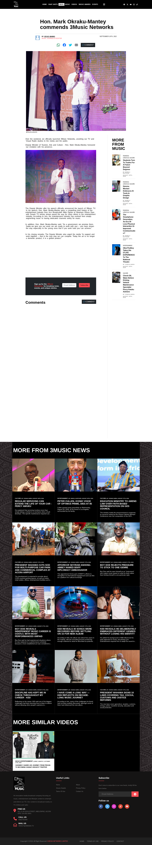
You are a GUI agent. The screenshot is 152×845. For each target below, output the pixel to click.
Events (95, 4)
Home (44, 4)
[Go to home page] (19, 790)
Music (67, 4)
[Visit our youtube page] (127, 806)
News (61, 4)
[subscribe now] (135, 794)
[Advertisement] (60, 256)
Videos (74, 4)
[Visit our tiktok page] (120, 806)
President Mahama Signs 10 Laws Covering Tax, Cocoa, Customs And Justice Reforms (117, 696)
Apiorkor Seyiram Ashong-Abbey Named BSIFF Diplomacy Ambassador (74, 567)
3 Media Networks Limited (57, 841)
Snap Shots (53, 4)
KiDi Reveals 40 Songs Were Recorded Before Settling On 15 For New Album (74, 631)
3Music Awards (85, 4)
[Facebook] (64, 45)
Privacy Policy (80, 788)
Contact (120, 841)
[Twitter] (70, 45)
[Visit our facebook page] (101, 806)
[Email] (76, 45)
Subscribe (84, 285)
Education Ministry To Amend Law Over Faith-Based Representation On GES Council (118, 505)
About (78, 785)
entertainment (127, 245)
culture (132, 157)
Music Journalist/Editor (52, 38)
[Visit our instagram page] (114, 806)
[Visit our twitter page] (107, 806)
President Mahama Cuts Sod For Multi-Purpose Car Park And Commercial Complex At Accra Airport (32, 569)
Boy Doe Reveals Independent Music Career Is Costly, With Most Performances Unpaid (33, 632)
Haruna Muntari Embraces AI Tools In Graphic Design (128, 192)
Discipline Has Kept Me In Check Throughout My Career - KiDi (30, 695)
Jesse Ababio (49, 36)
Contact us (79, 791)
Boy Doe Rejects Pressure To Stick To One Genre (117, 566)
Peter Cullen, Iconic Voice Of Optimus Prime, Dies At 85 (74, 502)
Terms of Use (60, 791)
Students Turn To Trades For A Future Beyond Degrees (129, 164)
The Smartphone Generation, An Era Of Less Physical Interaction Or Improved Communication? (129, 224)
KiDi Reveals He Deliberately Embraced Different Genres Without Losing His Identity (118, 631)
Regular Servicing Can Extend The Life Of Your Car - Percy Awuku (33, 503)
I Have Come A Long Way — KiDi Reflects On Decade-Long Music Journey (73, 695)
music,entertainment (24, 761)
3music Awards (61, 788)
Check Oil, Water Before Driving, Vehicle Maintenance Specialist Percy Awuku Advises (128, 284)
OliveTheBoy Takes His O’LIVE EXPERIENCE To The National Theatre (129, 255)
